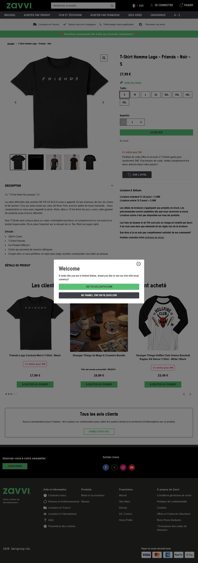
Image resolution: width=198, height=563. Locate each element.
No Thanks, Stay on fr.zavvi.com (99, 295)
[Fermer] (138, 264)
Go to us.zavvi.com (99, 286)
